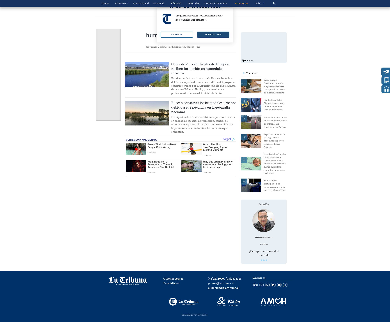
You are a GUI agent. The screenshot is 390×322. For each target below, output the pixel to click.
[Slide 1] (261, 260)
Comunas (120, 3)
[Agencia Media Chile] (273, 301)
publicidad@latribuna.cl (223, 288)
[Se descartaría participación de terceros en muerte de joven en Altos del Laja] (252, 185)
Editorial (176, 3)
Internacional (141, 3)
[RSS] (285, 285)
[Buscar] (281, 3)
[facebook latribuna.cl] (255, 285)
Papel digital (171, 283)
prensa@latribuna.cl (221, 283)
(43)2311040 (216, 278)
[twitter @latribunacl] (261, 285)
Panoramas (241, 3)
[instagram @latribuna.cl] (267, 285)
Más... (259, 3)
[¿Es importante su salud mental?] (264, 220)
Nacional (158, 3)
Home (105, 3)
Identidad (194, 3)
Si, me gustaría (213, 34)
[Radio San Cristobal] (228, 301)
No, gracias (176, 35)
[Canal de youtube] (279, 285)
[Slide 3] (266, 260)
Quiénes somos (173, 278)
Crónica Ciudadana (215, 3)
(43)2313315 (234, 278)
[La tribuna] (128, 281)
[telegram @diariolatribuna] (273, 285)
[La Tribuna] (183, 301)
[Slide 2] (264, 260)
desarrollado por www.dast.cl (195, 314)
